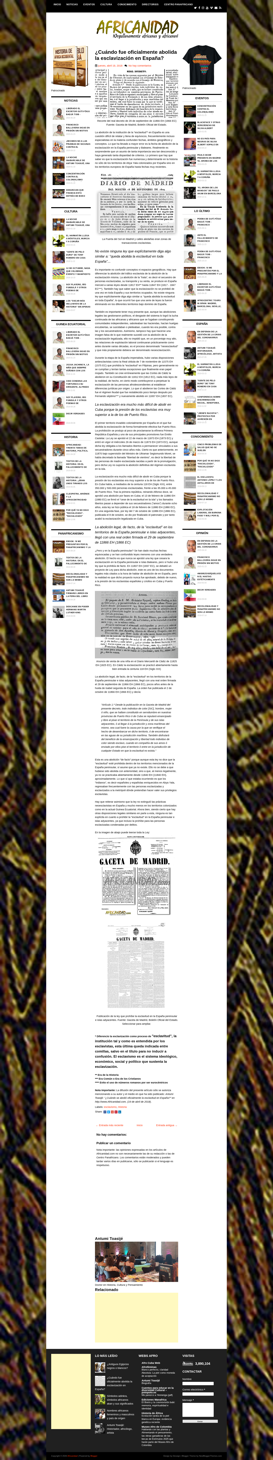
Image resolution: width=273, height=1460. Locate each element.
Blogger (93, 1456)
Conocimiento (127, 4)
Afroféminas (149, 1367)
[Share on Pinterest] (116, 1112)
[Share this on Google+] (112, 1112)
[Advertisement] (136, 1318)
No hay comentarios (140, 65)
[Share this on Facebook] (105, 1112)
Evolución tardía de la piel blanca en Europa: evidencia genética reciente (157, 1418)
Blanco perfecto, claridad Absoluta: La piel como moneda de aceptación (158, 1372)
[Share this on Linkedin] (119, 1112)
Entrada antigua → (166, 1125)
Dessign (176, 1456)
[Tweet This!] (108, 1112)
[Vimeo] (211, 8)
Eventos (89, 4)
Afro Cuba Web (151, 1363)
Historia (122, 1107)
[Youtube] (207, 8)
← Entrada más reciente (109, 1125)
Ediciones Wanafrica (154, 1399)
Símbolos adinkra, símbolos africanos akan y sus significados (120, 1400)
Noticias (72, 4)
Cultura (106, 4)
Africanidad (72, 1456)
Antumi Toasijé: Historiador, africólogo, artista (119, 1429)
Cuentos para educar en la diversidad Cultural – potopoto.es (158, 1390)
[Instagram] (203, 8)
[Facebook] (199, 8)
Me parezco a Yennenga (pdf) (157, 1395)
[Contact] (216, 8)
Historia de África (152, 1413)
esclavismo (110, 1107)
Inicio (57, 4)
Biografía (146, 1383)
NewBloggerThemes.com (210, 1456)
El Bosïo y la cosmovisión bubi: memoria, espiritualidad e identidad (158, 1405)
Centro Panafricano (178, 4)
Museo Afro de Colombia (157, 1426)
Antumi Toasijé (151, 1380)
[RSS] (220, 8)
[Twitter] (195, 8)
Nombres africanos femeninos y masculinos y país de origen (120, 1414)
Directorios (150, 4)
